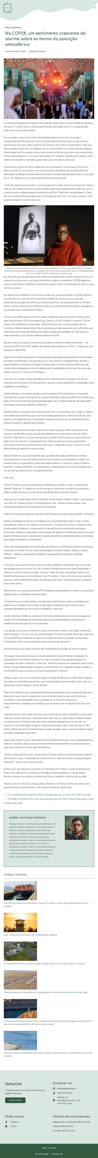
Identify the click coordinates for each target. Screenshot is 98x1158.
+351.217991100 (64, 1093)
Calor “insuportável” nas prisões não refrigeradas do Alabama (30, 935)
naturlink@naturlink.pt (66, 1088)
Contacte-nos (57, 1154)
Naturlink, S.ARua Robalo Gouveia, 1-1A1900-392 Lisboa (68, 1100)
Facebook (14, 1122)
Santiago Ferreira (37, 51)
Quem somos (15, 1100)
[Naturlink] (7, 7)
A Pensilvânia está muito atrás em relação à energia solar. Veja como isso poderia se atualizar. (44, 963)
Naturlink (52, 1148)
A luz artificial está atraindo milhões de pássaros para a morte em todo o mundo (49, 794)
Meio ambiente (13, 27)
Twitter (13, 1126)
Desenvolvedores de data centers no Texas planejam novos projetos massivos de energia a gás (45, 992)
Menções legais (42, 1154)
